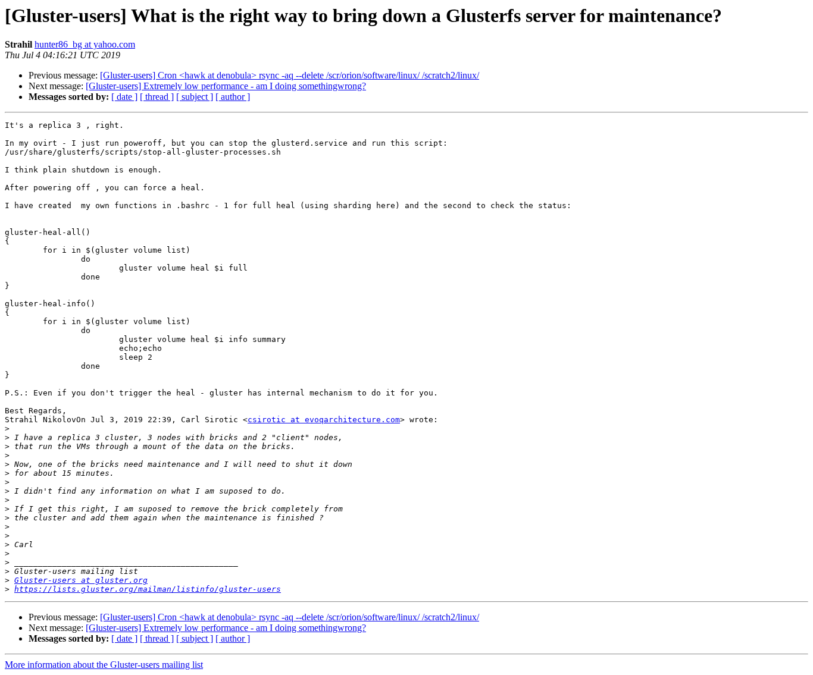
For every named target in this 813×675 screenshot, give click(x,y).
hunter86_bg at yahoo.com (85, 44)
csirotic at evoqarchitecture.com (324, 419)
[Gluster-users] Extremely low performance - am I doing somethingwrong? (226, 86)
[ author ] (232, 97)
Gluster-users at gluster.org (81, 580)
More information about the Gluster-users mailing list (104, 665)
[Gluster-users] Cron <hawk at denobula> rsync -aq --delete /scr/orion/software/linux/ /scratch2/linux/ (289, 75)
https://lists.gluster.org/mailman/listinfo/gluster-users (147, 589)
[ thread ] (157, 97)
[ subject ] (194, 97)
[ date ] (124, 97)
